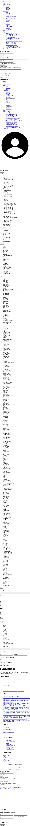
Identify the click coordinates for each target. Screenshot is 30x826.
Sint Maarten (9, 26)
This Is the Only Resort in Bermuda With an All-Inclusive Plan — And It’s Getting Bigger (16, 709)
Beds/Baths (15, 592)
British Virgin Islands (11, 16)
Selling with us (6, 4)
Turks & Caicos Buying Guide (13, 47)
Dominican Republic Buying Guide (14, 41)
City (1, 276)
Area (2, 587)
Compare (2, 825)
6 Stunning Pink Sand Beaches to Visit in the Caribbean (16, 707)
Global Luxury (9, 749)
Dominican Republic (10, 18)
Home (4, 1)
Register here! (9, 69)
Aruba (7, 12)
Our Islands (5, 11)
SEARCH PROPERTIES (6, 662)
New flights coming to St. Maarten (11, 696)
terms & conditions (11, 63)
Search (4, 3)
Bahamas (8, 13)
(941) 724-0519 (6, 75)
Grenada (8, 20)
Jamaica (7, 21)
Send (2, 819)
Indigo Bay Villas (7, 685)
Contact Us (5, 49)
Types (2, 173)
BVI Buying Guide (10, 37)
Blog (4, 30)
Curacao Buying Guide (11, 39)
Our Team (8, 8)
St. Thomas (8, 29)
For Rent (8, 748)
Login (2, 55)
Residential (8, 744)
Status (2, 621)
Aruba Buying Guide (11, 33)
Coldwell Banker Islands (8, 732)
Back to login (3, 69)
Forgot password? (17, 69)
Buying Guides (6, 31)
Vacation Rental (9, 745)
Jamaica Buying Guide (11, 43)
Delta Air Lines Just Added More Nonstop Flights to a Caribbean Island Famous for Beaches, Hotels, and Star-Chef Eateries (16, 712)
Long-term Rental (10, 741)
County (2, 243)
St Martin (8, 28)
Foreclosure (8, 740)
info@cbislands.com (7, 74)
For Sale (8, 747)
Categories (3, 228)
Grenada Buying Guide (11, 42)
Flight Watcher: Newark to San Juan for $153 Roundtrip (16, 705)
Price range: (2, 657)
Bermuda (8, 14)
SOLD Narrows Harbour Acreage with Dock (13, 691)
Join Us (7, 7)
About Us (5, 5)
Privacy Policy (16, 767)
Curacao (8, 17)
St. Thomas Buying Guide (12, 46)
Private (7, 743)
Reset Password (17, 67)
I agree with (9, 63)
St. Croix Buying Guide (11, 45)
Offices (7, 9)
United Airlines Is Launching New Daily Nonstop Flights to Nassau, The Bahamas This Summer (16, 704)
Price (15, 648)
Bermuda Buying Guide (11, 35)
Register (2, 64)
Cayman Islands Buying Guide (13, 38)
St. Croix (8, 25)
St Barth (8, 24)
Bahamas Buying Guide (11, 34)
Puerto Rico (8, 22)
